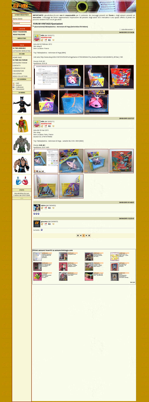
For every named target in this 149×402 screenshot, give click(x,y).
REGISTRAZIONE (19, 34)
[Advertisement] (96, 5)
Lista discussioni (127, 29)
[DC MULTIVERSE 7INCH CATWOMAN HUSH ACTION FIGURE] (21, 104)
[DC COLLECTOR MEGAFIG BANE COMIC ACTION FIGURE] (21, 164)
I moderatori (18, 71)
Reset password (20, 32)
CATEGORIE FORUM (20, 63)
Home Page (17, 57)
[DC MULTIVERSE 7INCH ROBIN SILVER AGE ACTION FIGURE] (21, 124)
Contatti (16, 65)
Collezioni (17, 74)
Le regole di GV (19, 68)
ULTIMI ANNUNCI (19, 48)
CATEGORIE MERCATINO (22, 51)
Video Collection (20, 76)
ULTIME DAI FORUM (20, 60)
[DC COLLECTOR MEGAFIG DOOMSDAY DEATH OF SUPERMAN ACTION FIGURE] (21, 144)
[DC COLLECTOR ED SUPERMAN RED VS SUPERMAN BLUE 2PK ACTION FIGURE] (21, 184)
